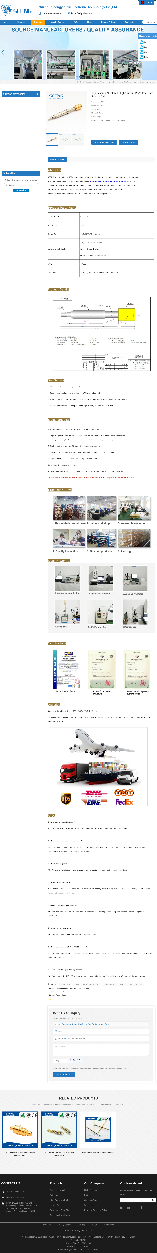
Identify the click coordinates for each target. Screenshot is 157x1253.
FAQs (75, 22)
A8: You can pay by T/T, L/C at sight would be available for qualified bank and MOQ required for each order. (97, 976)
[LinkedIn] (128, 1207)
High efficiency (90, 1190)
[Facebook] (134, 1207)
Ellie (145, 52)
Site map (81, 1225)
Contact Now (128, 142)
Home (5, 22)
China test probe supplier (70, 984)
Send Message (64, 1075)
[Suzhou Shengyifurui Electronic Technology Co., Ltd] (16, 10)
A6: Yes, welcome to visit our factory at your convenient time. (75, 934)
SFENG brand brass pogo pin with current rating (20, 1153)
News (89, 22)
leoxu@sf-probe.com (81, 13)
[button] (77, 77)
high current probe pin (134, 984)
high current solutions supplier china (108, 181)
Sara (145, 42)
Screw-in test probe (11, 153)
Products (38, 22)
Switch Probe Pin (10, 134)
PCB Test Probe (10, 99)
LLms (87, 1250)
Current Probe (99, 82)
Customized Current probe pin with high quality (59, 1153)
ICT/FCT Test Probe (11, 104)
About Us (21, 22)
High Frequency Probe (12, 163)
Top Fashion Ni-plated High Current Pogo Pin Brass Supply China (85, 1024)
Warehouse (89, 1205)
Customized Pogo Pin (12, 144)
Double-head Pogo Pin (12, 124)
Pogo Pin (7, 119)
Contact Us (129, 22)
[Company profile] (121, 1207)
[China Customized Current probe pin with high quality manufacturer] (59, 1129)
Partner (87, 1195)
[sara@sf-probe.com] (50, 999)
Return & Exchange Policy (95, 1210)
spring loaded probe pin (91, 984)
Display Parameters (104, 142)
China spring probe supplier (113, 984)
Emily (146, 57)
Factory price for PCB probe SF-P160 (98, 1152)
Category (89, 82)
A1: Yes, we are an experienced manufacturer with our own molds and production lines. (88, 828)
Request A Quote (108, 22)
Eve (145, 47)
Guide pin (7, 158)
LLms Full (95, 1250)
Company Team (91, 1200)
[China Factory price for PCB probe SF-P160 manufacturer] (98, 1129)
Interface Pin (8, 114)
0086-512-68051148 (52, 13)
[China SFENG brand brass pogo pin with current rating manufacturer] (20, 1129)
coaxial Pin (8, 139)
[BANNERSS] (78, 52)
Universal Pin (9, 109)
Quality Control (57, 22)
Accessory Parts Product (13, 148)
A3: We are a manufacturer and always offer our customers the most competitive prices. (88, 870)
